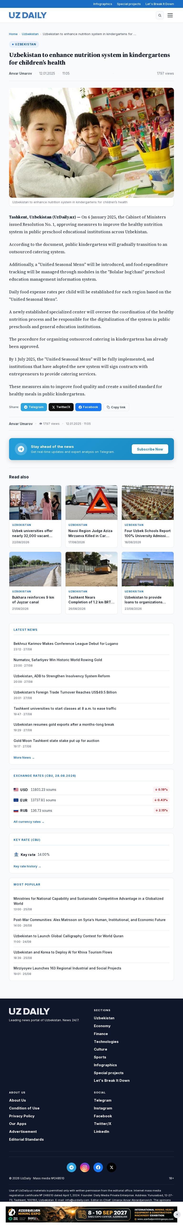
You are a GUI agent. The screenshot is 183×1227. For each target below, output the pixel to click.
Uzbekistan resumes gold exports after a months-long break (64, 724)
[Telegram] (71, 1167)
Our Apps (17, 1123)
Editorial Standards (26, 1139)
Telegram (36, 407)
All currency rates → (29, 821)
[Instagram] (85, 1167)
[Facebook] (98, 1167)
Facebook (90, 407)
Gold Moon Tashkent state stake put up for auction (56, 741)
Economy (102, 1026)
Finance (101, 1033)
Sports (100, 1057)
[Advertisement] (91, 1214)
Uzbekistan (30, 34)
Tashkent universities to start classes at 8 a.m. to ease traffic (65, 708)
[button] (160, 15)
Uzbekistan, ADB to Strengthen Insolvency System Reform (62, 676)
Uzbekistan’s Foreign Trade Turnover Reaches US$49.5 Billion (65, 692)
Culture (100, 1049)
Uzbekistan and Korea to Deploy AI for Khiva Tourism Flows (63, 952)
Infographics (102, 4)
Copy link (118, 407)
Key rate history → (27, 866)
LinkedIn (101, 1131)
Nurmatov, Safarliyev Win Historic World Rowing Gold (58, 660)
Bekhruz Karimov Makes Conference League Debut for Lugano (66, 644)
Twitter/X (63, 407)
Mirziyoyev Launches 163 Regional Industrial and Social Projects (67, 968)
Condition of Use (24, 1108)
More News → (24, 757)
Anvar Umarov (20, 73)
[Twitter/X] (111, 1167)
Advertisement (23, 1131)
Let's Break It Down (160, 4)
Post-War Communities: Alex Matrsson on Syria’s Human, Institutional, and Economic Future (90, 920)
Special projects (129, 4)
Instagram (103, 1108)
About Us (17, 1100)
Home (13, 34)
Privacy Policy (22, 1116)
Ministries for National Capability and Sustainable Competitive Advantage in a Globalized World (88, 901)
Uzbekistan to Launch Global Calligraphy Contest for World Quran (68, 936)
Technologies (106, 1041)
